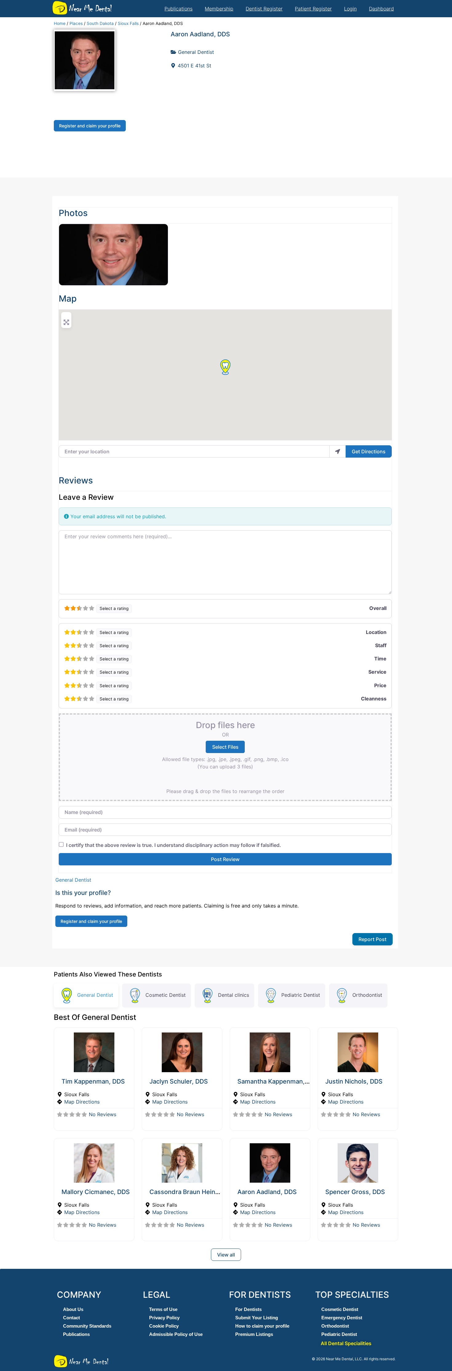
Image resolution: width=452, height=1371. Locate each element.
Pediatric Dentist (339, 1334)
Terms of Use (163, 1309)
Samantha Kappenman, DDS (278, 1081)
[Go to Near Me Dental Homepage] (60, 7)
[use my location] (337, 451)
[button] (225, 367)
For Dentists (248, 1309)
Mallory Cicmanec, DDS (95, 1192)
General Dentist (196, 52)
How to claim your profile (262, 1326)
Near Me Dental (90, 8)
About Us (73, 1309)
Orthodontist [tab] (367, 995)
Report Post (373, 939)
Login (350, 9)
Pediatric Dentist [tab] (300, 995)
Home (59, 23)
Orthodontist (335, 1326)
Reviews (76, 480)
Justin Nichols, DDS (354, 1081)
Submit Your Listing (256, 1317)
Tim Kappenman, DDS (93, 1081)
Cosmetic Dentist (339, 1309)
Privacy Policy (164, 1317)
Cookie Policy (164, 1326)
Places (76, 23)
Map (68, 298)
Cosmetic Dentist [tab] (165, 995)
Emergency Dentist (341, 1317)
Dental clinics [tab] (233, 995)
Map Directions (82, 1102)
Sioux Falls (128, 23)
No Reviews (102, 1114)
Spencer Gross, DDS (355, 1192)
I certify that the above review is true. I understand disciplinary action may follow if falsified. (173, 845)
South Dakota (100, 23)
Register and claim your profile (90, 125)
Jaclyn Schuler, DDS (178, 1081)
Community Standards (87, 1326)
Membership (219, 9)
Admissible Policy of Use (176, 1334)
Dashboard (381, 9)
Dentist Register (264, 9)
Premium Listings (254, 1334)
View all (226, 1255)
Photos (73, 213)
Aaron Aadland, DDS (200, 34)
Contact (71, 1317)
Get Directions (369, 451)
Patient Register (313, 9)
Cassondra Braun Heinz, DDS (192, 1192)
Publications (178, 9)
